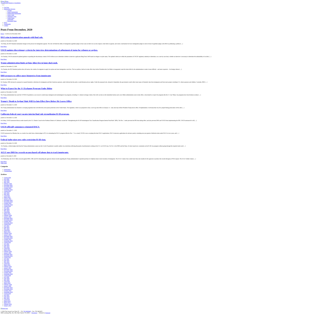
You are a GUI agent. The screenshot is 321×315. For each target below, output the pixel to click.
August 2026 (7, 177)
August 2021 (7, 257)
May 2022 (6, 247)
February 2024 (8, 215)
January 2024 (7, 217)
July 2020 (6, 277)
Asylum (9, 10)
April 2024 (7, 212)
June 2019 (6, 296)
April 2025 (7, 195)
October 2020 (7, 272)
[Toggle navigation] (3, 4)
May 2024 (6, 210)
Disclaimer (34, 313)
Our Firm (6, 7)
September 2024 (8, 204)
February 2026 (8, 183)
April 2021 (7, 263)
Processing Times (12, 21)
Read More (4, 46)
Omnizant (47, 313)
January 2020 (7, 286)
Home (2, 33)
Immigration (7, 169)
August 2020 (7, 275)
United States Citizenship (10, 18)
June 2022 (6, 245)
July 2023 (6, 226)
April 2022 (7, 248)
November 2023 (8, 220)
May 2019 (6, 298)
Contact (6, 25)
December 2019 (8, 287)
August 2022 (7, 242)
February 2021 (8, 266)
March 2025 (7, 197)
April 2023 (7, 230)
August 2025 (7, 191)
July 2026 (6, 179)
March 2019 (7, 301)
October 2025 (7, 188)
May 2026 (6, 182)
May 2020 (6, 280)
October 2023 (7, 221)
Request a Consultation (14, 3)
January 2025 (7, 198)
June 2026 (6, 180)
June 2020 (6, 278)
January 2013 (7, 305)
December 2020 (8, 269)
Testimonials (7, 24)
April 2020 (7, 281)
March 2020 (7, 283)
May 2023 (6, 229)
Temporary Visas (11, 16)
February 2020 (8, 284)
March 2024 (7, 213)
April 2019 (7, 299)
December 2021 (8, 254)
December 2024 (8, 200)
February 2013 (8, 304)
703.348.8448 (4, 3)
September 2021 (8, 256)
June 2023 (6, 227)
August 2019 (7, 293)
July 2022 (6, 244)
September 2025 (8, 189)
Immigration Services (9, 9)
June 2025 (6, 192)
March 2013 (7, 302)
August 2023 (7, 224)
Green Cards (10, 15)
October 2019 (7, 290)
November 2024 (8, 201)
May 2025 (6, 194)
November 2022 (8, 238)
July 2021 (6, 259)
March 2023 (7, 232)
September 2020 (8, 274)
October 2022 (7, 239)
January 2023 (7, 235)
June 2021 (6, 260)
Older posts (4, 163)
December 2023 (8, 218)
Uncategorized (8, 171)
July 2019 (6, 295)
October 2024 (7, 203)
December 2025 (8, 185)
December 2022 (8, 236)
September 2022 (8, 241)
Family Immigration (12, 12)
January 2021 (7, 268)
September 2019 (8, 292)
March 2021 (7, 265)
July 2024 (6, 207)
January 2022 (7, 253)
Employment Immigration (14, 13)
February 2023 (8, 233)
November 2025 (8, 186)
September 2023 (8, 223)
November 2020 (8, 271)
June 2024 (6, 209)
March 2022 (7, 250)
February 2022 (8, 251)
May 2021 (6, 262)
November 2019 (8, 289)
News (5, 22)
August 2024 (7, 206)
